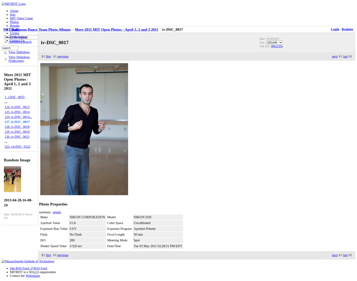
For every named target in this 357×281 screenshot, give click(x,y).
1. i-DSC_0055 (15, 97)
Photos (14, 22)
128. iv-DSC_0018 (17, 127)
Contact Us (17, 40)
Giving (14, 33)
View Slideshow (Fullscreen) (19, 59)
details (57, 212)
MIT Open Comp (21, 18)
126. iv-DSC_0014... (18, 117)
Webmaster (33, 275)
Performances (19, 37)
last (345, 56)
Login (335, 29)
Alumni (15, 29)
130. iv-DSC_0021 (17, 136)
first (48, 56)
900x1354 (277, 46)
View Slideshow (19, 52)
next (335, 56)
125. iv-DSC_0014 (17, 112)
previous (62, 56)
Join (12, 14)
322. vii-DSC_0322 (17, 146)
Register (347, 29)
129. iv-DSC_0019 (17, 131)
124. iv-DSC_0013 (17, 107)
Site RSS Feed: (20, 268)
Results (14, 25)
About (14, 11)
